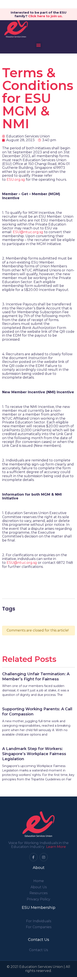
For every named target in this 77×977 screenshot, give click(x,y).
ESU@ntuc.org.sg (28, 232)
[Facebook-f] (33, 857)
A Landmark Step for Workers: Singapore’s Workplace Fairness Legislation (34, 753)
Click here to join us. (45, 16)
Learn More (56, 847)
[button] (38, 45)
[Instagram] (44, 857)
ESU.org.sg (16, 180)
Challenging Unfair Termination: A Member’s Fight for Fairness (36, 676)
